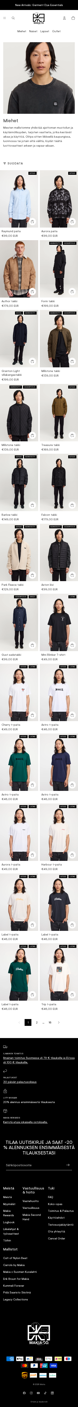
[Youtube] (39, 1393)
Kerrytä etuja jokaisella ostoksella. (25, 1122)
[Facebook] (25, 1393)
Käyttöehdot (56, 1217)
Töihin (7, 1240)
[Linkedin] (53, 1393)
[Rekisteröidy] (68, 1165)
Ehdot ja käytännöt (39, 1401)
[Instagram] (32, 1393)
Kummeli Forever (13, 1285)
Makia (42, 1384)
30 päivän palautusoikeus (20, 1082)
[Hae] (13, 18)
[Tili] (64, 18)
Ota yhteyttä (56, 1231)
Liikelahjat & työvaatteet (11, 1231)
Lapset (44, 31)
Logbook (9, 1222)
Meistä (7, 1197)
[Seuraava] (58, 1022)
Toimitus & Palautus (61, 1211)
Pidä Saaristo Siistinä (17, 1292)
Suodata (15, 163)
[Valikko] (4, 18)
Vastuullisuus (31, 1208)
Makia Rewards (8, 1213)
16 (50, 1022)
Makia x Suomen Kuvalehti (20, 1272)
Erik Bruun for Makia (16, 1279)
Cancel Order (56, 1238)
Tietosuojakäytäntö (61, 1224)
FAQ (50, 1197)
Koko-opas (55, 1204)
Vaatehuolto (31, 1201)
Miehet (21, 31)
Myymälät (9, 1204)
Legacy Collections (15, 1299)
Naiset (33, 31)
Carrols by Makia (14, 1265)
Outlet (56, 31)
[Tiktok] (46, 1393)
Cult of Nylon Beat (15, 1258)
